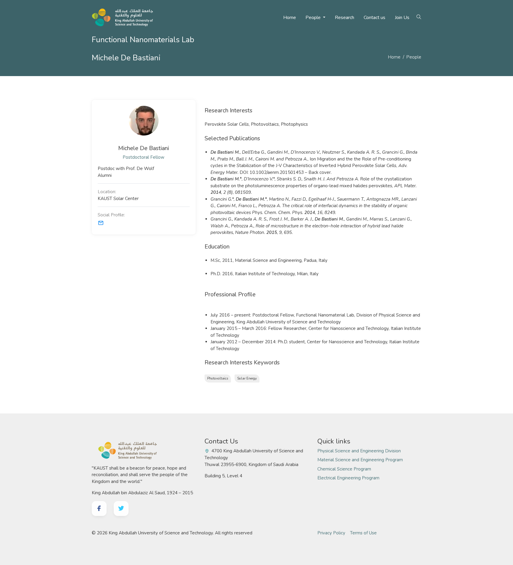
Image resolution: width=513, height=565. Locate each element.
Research (344, 17)
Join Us (402, 17)
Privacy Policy (331, 533)
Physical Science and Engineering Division (359, 451)
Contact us (374, 17)
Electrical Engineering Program (348, 478)
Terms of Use (363, 533)
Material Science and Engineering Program (360, 460)
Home (289, 17)
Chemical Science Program (344, 469)
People (313, 17)
